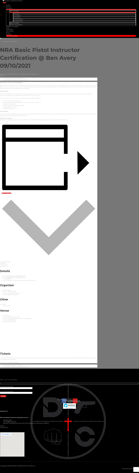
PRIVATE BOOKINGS (16, 25)
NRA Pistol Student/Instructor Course (24, 280)
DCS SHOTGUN (18, 19)
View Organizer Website (10, 294)
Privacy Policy (4, 427)
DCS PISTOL (17, 16)
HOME (8, 5)
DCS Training (7, 290)
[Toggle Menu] (71, 9)
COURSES (9, 8)
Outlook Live (4, 266)
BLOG (8, 33)
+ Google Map (27, 318)
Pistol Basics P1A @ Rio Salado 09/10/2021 (16, 80)
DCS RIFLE (16, 17)
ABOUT (8, 6)
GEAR (7, 28)
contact (4, 411)
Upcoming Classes (11, 36)
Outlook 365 (3, 265)
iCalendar (3, 263)
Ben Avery (6, 315)
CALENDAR (9, 29)
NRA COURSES (14, 23)
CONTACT (9, 34)
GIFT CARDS (10, 31)
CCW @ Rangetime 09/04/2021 (13, 78)
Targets (2, 426)
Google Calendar (5, 261)
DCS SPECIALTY (18, 21)
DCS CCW (16, 14)
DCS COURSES (14, 11)
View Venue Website (9, 321)
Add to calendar (6, 193)
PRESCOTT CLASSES (12, 26)
